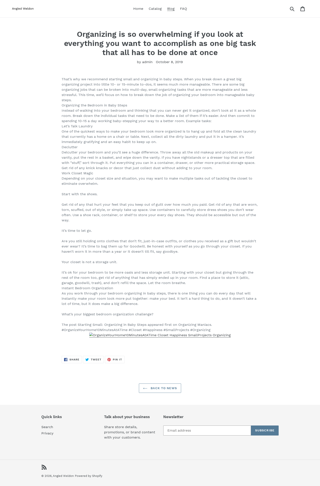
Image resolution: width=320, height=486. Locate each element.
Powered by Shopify (88, 476)
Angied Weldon (63, 476)
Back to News (163, 388)
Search (47, 427)
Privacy (47, 433)
